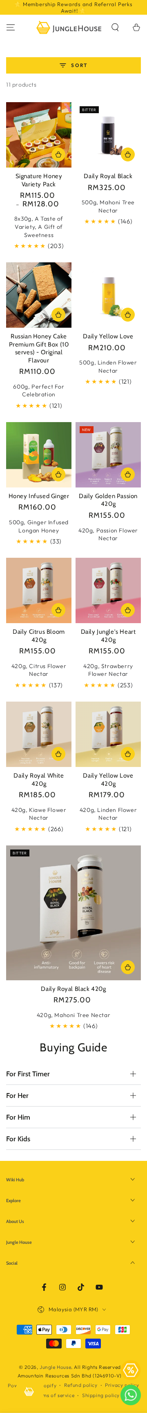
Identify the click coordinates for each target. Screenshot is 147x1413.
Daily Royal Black (108, 176)
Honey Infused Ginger (39, 496)
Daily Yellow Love (108, 336)
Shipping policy (101, 1395)
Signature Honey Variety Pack (39, 180)
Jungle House (55, 1367)
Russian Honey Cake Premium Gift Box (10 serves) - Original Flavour (39, 348)
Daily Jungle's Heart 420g (108, 636)
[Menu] (10, 27)
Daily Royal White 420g (38, 779)
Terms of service (55, 1395)
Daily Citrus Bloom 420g (39, 636)
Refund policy (81, 1385)
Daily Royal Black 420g (73, 989)
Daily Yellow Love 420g (108, 779)
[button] (115, 27)
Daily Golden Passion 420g (108, 500)
